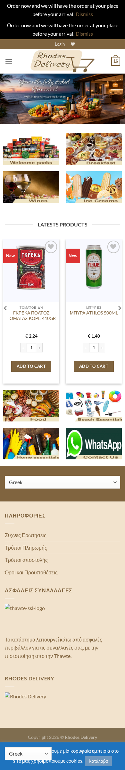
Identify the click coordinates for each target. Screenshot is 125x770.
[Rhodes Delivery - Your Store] (62, 61)
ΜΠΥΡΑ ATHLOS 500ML (94, 312)
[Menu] (9, 61)
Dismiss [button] (84, 14)
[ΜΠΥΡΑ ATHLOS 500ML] (94, 267)
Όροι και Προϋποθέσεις (31, 572)
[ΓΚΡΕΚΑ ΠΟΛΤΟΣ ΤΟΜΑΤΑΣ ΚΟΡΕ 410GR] (31, 267)
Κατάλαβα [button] (98, 761)
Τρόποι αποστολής (26, 560)
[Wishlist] (72, 44)
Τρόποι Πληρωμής (26, 547)
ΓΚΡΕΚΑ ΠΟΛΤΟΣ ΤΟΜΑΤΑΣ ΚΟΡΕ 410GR (31, 315)
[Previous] (6, 308)
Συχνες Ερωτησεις (25, 535)
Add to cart (31, 366)
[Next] (119, 308)
